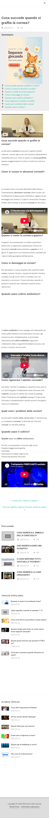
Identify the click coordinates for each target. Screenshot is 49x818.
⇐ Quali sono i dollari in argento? (24, 501)
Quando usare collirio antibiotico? (19, 98)
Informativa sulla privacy (30, 807)
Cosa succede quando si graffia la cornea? (22, 86)
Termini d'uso (14, 807)
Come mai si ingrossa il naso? (23, 735)
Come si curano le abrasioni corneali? (20, 89)
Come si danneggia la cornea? (17, 95)
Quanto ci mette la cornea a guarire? (20, 92)
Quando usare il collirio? (15, 107)
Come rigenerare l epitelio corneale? (20, 101)
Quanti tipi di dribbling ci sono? (24, 744)
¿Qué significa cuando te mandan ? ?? (27, 610)
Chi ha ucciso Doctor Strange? (23, 717)
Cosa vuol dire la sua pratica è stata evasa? (28, 620)
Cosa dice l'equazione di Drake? (24, 708)
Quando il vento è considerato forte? (26, 601)
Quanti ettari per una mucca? (23, 726)
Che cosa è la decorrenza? (21, 754)
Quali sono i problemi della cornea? (19, 104)
